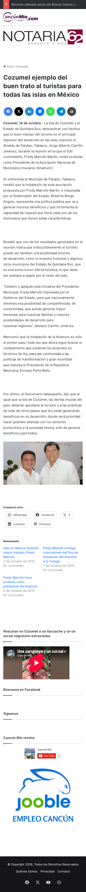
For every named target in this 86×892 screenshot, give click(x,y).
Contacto (64, 871)
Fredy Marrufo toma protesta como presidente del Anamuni (20, 582)
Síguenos (10, 713)
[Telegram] (61, 111)
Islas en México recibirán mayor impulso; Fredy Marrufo (21, 552)
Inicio (10, 66)
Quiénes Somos (26, 871)
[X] (18, 111)
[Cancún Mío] (21, 17)
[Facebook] (8, 111)
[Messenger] (40, 111)
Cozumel (22, 66)
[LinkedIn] (29, 111)
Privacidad (47, 871)
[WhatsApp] (50, 111)
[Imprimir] (71, 111)
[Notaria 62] (43, 36)
